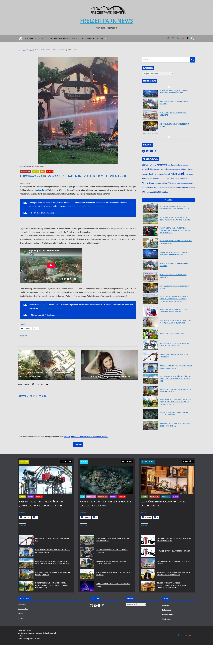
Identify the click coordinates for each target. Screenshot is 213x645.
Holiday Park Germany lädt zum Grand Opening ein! (174, 356)
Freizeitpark (177, 173)
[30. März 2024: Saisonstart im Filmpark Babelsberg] (150, 106)
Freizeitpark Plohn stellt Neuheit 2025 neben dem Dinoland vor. (176, 242)
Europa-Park (147, 174)
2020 (155, 165)
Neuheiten (30, 496)
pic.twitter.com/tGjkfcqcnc (94, 206)
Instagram (21, 618)
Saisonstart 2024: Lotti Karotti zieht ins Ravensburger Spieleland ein (174, 311)
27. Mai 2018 (59, 213)
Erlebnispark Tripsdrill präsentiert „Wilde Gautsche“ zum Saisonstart (175, 344)
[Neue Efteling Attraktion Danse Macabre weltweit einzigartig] (150, 414)
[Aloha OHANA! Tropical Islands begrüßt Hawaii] (150, 117)
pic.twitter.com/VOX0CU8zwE (50, 309)
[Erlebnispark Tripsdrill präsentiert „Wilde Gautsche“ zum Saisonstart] (150, 345)
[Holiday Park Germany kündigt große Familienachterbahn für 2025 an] (150, 254)
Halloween (149, 178)
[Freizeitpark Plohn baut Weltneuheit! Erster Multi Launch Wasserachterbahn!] (150, 219)
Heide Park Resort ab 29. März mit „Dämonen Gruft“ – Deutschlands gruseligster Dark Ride (175, 379)
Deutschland (148, 169)
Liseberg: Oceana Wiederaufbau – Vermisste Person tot (111, 551)
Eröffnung (184, 169)
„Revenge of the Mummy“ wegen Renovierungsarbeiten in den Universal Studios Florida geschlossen (171, 585)
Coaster (180, 165)
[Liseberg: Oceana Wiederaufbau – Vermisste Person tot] (87, 552)
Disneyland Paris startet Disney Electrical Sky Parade (113, 585)
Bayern (176, 165)
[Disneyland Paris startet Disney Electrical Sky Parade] (87, 586)
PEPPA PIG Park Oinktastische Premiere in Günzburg (174, 94)
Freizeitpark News (106, 21)
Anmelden (165, 605)
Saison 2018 (145, 187)
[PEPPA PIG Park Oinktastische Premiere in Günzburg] (150, 95)
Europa (190, 169)
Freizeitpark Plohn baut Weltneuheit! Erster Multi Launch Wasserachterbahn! (175, 219)
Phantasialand (185, 183)
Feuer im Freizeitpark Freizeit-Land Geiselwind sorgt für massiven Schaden (174, 207)
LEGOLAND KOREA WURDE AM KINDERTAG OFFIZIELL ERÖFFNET (173, 562)
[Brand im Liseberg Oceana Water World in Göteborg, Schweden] (87, 563)
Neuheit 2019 (153, 183)
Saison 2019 (152, 188)
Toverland (149, 192)
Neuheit (146, 183)
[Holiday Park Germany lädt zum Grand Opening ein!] (150, 356)
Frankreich (161, 174)
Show (165, 188)
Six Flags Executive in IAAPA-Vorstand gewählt (173, 551)
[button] (45, 38)
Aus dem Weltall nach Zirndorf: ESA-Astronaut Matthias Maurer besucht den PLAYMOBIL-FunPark (175, 230)
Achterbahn (162, 165)
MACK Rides (173, 178)
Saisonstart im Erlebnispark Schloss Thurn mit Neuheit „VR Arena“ (175, 390)
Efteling (166, 169)
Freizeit (166, 174)
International (166, 496)
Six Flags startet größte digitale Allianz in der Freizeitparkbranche (174, 540)
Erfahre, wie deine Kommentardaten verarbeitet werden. (86, 437)
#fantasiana (43, 305)
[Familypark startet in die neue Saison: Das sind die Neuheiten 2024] (150, 425)
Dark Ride (185, 165)
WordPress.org (166, 619)
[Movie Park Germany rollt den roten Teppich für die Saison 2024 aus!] (150, 368)
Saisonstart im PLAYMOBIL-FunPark (172, 333)
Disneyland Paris (158, 169)
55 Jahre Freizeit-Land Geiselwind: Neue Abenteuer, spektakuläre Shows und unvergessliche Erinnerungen (174, 128)
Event (156, 174)
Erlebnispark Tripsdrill (174, 169)
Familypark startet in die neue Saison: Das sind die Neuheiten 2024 (175, 425)
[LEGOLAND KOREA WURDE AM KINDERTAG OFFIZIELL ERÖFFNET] (148, 563)
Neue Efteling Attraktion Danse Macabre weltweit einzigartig (174, 414)
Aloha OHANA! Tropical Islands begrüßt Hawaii (174, 116)
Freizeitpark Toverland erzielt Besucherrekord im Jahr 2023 (113, 574)
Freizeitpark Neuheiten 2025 (63, 38)
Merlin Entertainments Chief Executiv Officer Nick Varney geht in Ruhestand (173, 574)
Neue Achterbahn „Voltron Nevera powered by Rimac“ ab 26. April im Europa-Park (176, 322)
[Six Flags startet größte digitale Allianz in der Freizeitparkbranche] (148, 540)
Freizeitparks (87, 38)
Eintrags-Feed (166, 610)
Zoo (166, 192)
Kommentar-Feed (167, 614)
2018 (147, 165)
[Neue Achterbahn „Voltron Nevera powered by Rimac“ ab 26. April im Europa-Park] (150, 322)
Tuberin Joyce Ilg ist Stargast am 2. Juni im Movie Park (106, 377)
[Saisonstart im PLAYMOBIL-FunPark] (150, 334)
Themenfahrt (191, 188)
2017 (144, 165)
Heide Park (155, 179)
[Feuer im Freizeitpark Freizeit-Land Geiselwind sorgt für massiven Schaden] (150, 208)
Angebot (171, 165)
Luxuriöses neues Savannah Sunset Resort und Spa (163, 503)
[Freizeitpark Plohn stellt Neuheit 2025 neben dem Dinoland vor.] (150, 243)
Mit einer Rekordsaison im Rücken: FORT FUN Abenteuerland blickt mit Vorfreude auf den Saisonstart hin (175, 402)
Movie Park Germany (181, 179)
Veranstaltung (158, 192)
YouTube (20, 613)
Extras (100, 38)
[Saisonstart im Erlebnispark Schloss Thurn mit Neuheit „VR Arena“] (150, 391)
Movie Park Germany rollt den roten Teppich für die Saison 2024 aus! (176, 367)
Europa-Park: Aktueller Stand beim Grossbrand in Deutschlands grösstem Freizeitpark (46, 374)
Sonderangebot (171, 187)
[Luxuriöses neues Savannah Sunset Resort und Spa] (167, 480)
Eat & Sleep (144, 496)
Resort (191, 183)
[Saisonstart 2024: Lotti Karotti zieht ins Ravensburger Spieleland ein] (150, 311)
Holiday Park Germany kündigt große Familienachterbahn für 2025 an (173, 253)
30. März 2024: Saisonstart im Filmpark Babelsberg (173, 105)
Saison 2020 (160, 187)
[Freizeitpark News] (20, 38)
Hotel (167, 179)
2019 (152, 165)
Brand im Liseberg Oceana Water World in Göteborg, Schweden (111, 562)
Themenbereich (181, 188)
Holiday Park (163, 178)
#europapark (79, 206)
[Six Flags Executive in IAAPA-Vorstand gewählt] (148, 552)
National (35, 171)
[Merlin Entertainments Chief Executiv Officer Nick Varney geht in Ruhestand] (148, 574)
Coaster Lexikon (23, 609)
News (41, 38)
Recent (170, 200)
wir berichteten (41, 190)
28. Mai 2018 (60, 315)
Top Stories (30, 38)
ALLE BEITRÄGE (66, 461)
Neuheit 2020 (160, 183)
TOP (144, 192)
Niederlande (175, 183)
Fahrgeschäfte (91, 496)
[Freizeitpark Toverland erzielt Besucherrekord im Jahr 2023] (87, 574)
